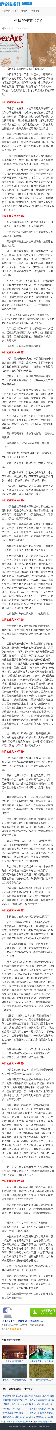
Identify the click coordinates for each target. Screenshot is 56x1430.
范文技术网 (24, 1427)
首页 (14, 11)
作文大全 (24, 11)
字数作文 (27, 3)
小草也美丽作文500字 (45, 1422)
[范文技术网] (10, 3)
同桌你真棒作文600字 (13, 1413)
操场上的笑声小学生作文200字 (18, 1422)
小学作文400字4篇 (11, 1409)
